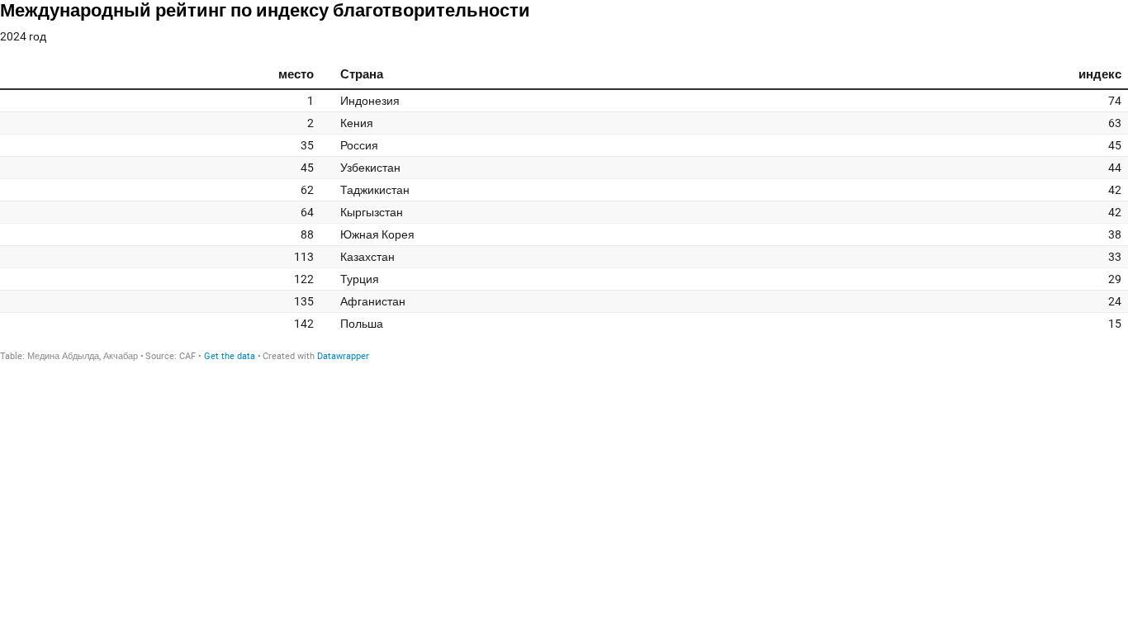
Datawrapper (343, 356)
